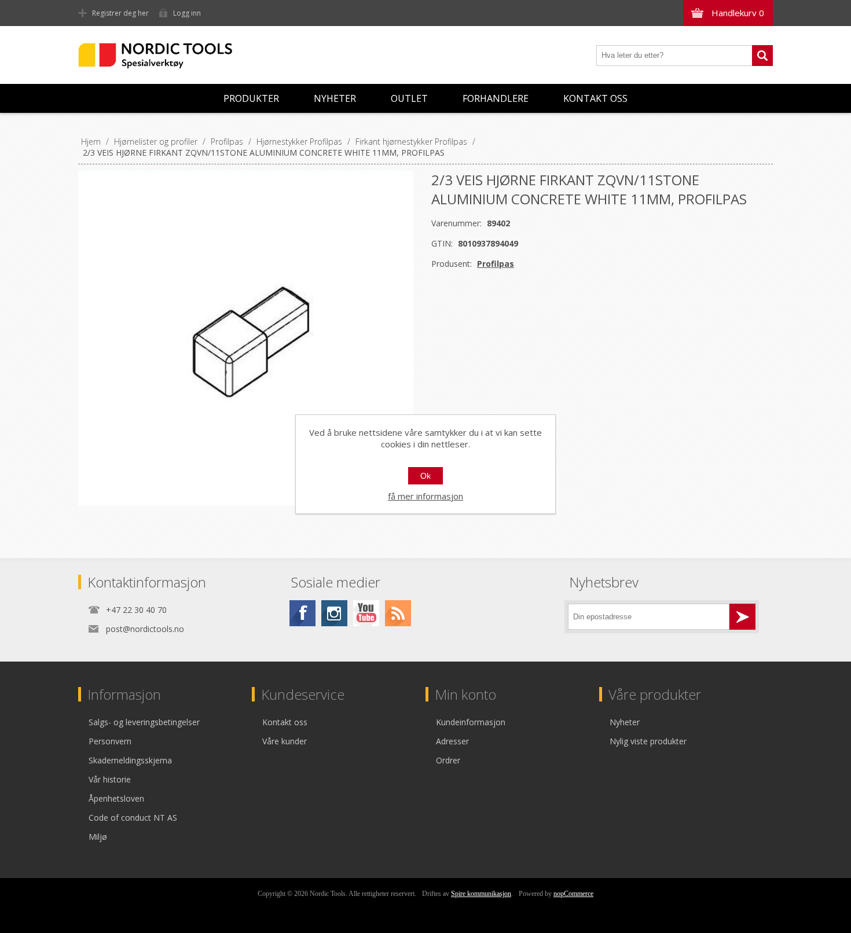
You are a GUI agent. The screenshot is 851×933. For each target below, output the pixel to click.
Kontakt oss (595, 98)
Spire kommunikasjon (481, 894)
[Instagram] (334, 613)
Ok (425, 475)
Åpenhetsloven (116, 798)
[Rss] (398, 613)
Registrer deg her (120, 13)
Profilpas (495, 263)
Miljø (98, 836)
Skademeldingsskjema (130, 760)
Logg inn (187, 13)
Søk (762, 55)
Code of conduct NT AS (133, 817)
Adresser (452, 741)
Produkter (251, 98)
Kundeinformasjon (470, 722)
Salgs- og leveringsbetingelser (144, 722)
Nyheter (335, 98)
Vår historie (110, 779)
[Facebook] (302, 613)
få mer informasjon (425, 496)
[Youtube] (366, 613)
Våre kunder (284, 741)
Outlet (409, 98)
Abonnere (742, 617)
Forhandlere (496, 98)
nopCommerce (573, 894)
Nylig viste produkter (648, 741)
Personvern (110, 741)
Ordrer (448, 760)
